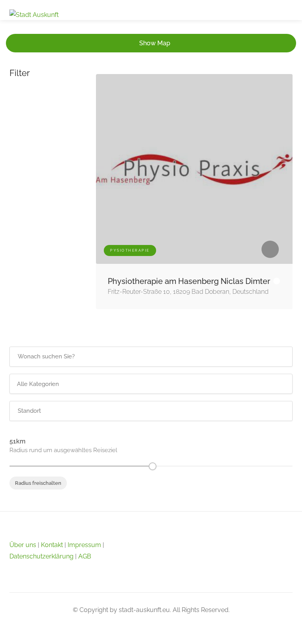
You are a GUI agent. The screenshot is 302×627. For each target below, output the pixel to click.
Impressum (84, 545)
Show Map (154, 43)
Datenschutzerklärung (41, 556)
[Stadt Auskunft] (34, 14)
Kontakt (52, 545)
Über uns (22, 545)
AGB (84, 556)
